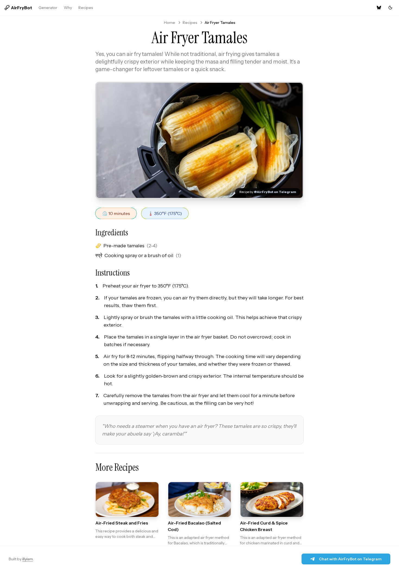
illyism (27, 559)
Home (169, 22)
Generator (48, 7)
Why (68, 7)
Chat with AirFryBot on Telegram (350, 559)
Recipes (85, 7)
